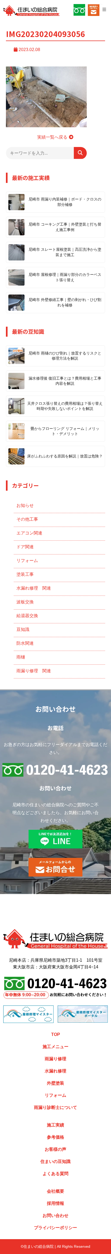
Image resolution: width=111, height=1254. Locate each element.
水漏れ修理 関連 (33, 588)
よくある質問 (55, 1173)
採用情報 (55, 1203)
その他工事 (27, 519)
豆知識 (22, 629)
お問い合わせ (55, 1215)
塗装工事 (25, 574)
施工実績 (55, 1125)
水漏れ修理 (55, 1071)
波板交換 (25, 602)
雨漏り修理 (55, 1058)
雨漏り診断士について (55, 1107)
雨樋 (20, 657)
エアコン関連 (29, 533)
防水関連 (25, 643)
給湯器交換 (27, 615)
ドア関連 (25, 546)
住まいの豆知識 (55, 1161)
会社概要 (55, 1191)
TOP (55, 1034)
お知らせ (25, 505)
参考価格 (55, 1137)
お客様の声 (55, 1149)
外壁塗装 (55, 1083)
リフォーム (27, 560)
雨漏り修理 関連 (33, 670)
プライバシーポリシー (55, 1227)
